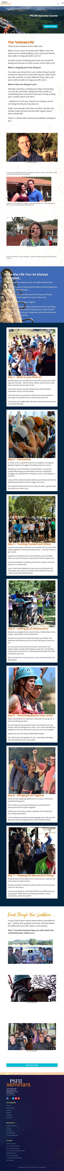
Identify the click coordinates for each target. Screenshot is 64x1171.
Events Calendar (10, 1108)
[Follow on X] (10, 1098)
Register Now (50, 26)
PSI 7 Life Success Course (13, 1146)
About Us (8, 1105)
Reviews (8, 1112)
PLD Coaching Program (12, 1155)
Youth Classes (10, 1160)
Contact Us (9, 1117)
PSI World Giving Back (12, 1135)
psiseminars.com (10, 1095)
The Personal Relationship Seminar (15, 1150)
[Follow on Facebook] (7, 1098)
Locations (8, 1110)
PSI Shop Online (10, 1133)
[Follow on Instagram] (16, 1098)
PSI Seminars (22, 1167)
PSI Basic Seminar (11, 1143)
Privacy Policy (42, 1167)
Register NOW (32, 1065)
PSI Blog (8, 1128)
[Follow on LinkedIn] (13, 1098)
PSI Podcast (9, 1130)
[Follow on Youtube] (19, 1098)
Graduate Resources (11, 1125)
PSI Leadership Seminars (12, 1148)
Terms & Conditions (32, 1167)
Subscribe (9, 1115)
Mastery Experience (11, 1153)
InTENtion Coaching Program (14, 1158)
